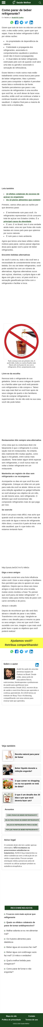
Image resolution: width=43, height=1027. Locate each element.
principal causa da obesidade (17, 221)
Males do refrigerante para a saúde (22, 825)
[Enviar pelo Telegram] (21, 22)
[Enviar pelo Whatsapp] (12, 22)
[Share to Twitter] (26, 22)
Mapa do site (11, 1016)
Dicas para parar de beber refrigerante (22, 820)
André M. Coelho (18, 17)
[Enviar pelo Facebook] (16, 22)
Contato (31, 1016)
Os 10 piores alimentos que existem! (23, 200)
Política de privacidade (11, 1020)
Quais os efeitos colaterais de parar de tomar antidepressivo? (19, 924)
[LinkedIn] (37, 665)
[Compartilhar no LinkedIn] (31, 22)
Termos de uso (31, 1020)
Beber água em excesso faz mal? (21, 947)
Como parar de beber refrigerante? (22, 815)
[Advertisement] (21, 130)
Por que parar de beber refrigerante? (22, 829)
